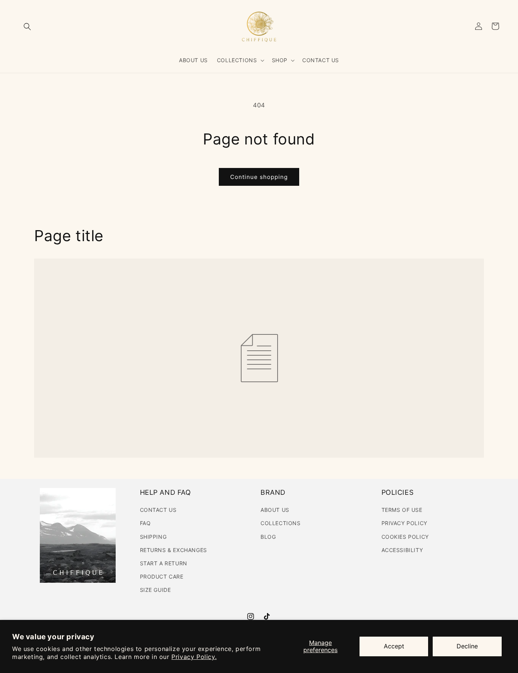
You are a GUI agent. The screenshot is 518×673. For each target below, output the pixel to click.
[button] (27, 26)
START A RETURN (163, 563)
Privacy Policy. (194, 656)
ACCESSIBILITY (402, 550)
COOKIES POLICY (405, 536)
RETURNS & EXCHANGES (173, 550)
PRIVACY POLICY (404, 523)
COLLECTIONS (281, 523)
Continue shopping (259, 176)
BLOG (268, 536)
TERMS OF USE (401, 510)
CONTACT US (158, 510)
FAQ (145, 523)
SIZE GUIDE (155, 590)
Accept (394, 646)
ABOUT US (275, 510)
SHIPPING (153, 536)
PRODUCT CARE (162, 576)
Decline (467, 646)
